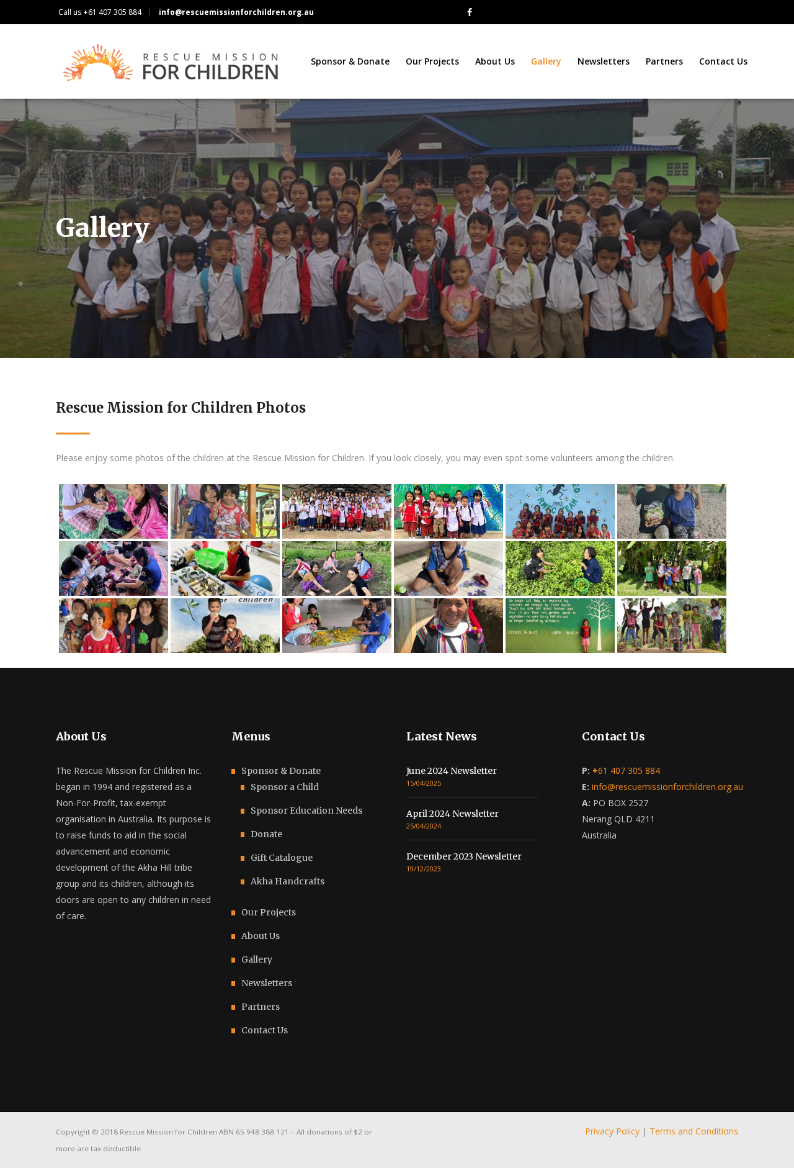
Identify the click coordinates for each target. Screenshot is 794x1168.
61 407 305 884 (112, 12)
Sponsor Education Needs (306, 810)
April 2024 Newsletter (452, 813)
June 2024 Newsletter (451, 770)
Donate (266, 834)
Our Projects (268, 912)
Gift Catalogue (282, 857)
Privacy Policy (612, 1131)
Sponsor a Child (285, 787)
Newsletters (266, 983)
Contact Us (264, 1030)
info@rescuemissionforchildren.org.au (667, 787)
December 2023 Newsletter (464, 856)
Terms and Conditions (693, 1131)
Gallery (256, 959)
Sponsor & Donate (281, 770)
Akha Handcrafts (287, 881)
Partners (260, 1006)
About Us (260, 935)
